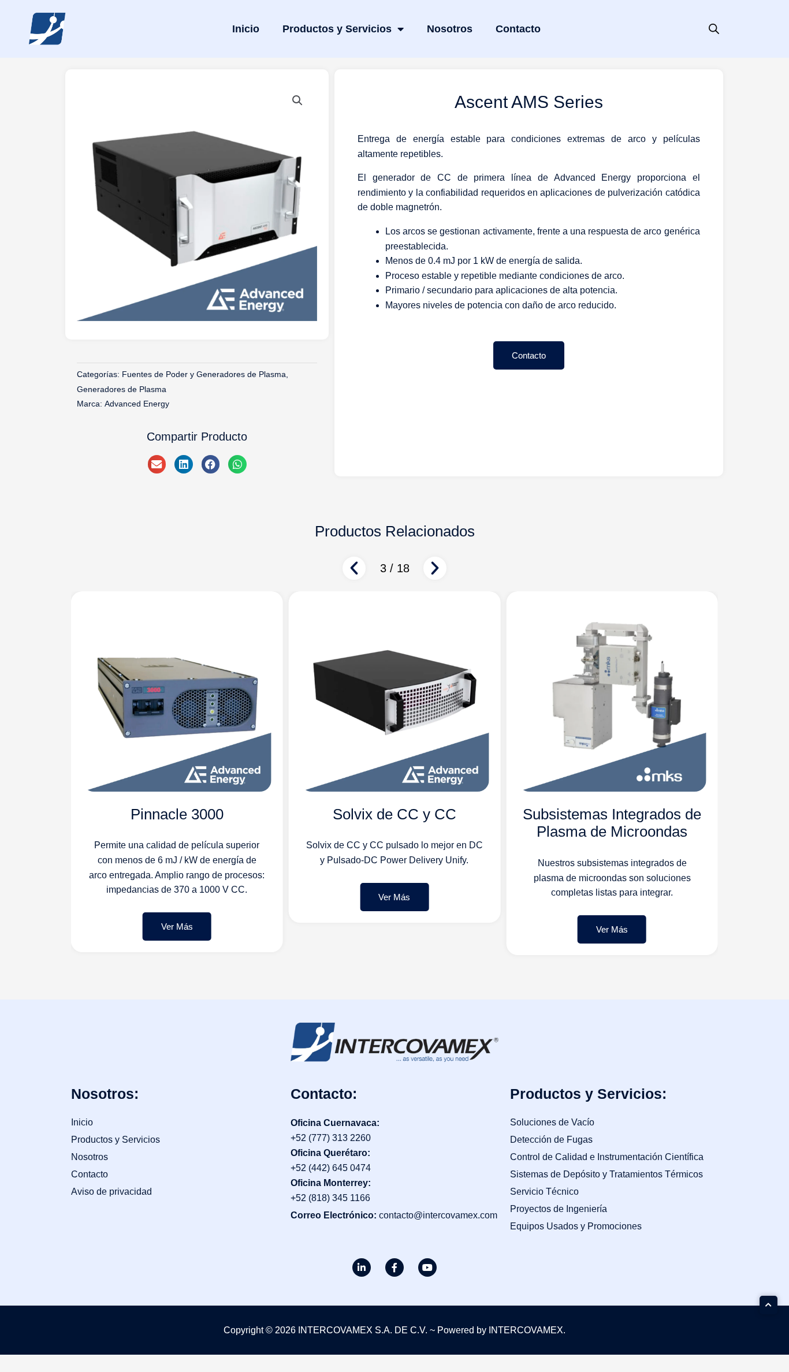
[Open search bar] (714, 29)
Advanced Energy (137, 403)
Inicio (245, 29)
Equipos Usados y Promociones (576, 1226)
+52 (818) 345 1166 (330, 1198)
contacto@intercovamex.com (438, 1215)
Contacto (518, 29)
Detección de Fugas (551, 1139)
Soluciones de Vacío (552, 1122)
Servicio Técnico (544, 1191)
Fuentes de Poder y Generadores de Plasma (204, 374)
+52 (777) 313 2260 (331, 1138)
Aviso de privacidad (111, 1191)
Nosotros (449, 29)
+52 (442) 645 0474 (331, 1168)
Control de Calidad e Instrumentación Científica (607, 1157)
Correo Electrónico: (335, 1215)
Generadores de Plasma (121, 389)
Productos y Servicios (337, 29)
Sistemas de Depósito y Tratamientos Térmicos (606, 1174)
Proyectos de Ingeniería (558, 1209)
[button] (297, 100)
